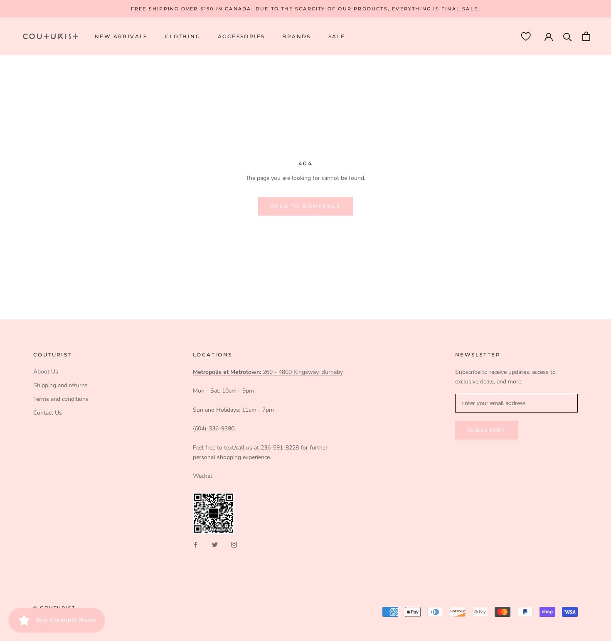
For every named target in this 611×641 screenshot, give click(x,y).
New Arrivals (121, 36)
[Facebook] (196, 544)
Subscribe (486, 430)
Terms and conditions (61, 399)
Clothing (182, 36)
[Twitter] (215, 544)
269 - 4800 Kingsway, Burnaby (268, 372)
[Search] (567, 36)
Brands (296, 36)
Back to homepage (305, 206)
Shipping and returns (60, 385)
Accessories (241, 36)
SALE (336, 36)
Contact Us (47, 413)
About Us (45, 372)
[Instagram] (234, 544)
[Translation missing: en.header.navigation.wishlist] (525, 36)
